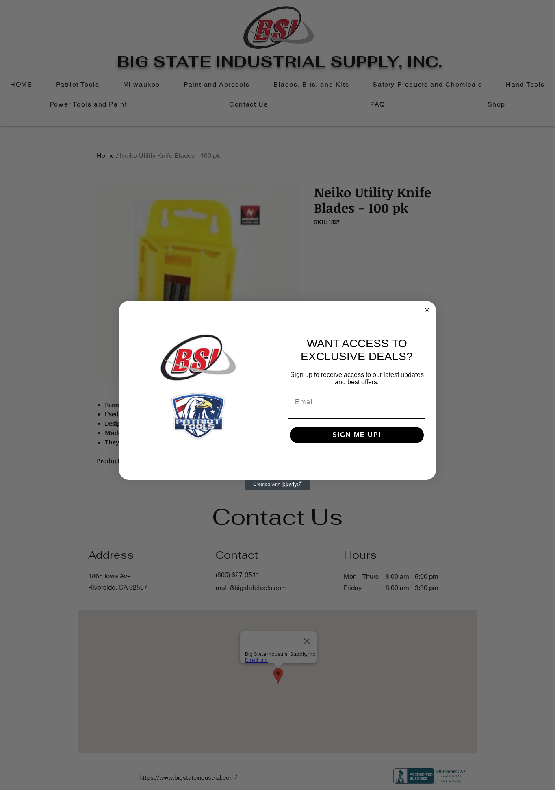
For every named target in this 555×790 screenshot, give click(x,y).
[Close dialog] (427, 310)
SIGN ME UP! (357, 434)
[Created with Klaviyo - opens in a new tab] (277, 485)
